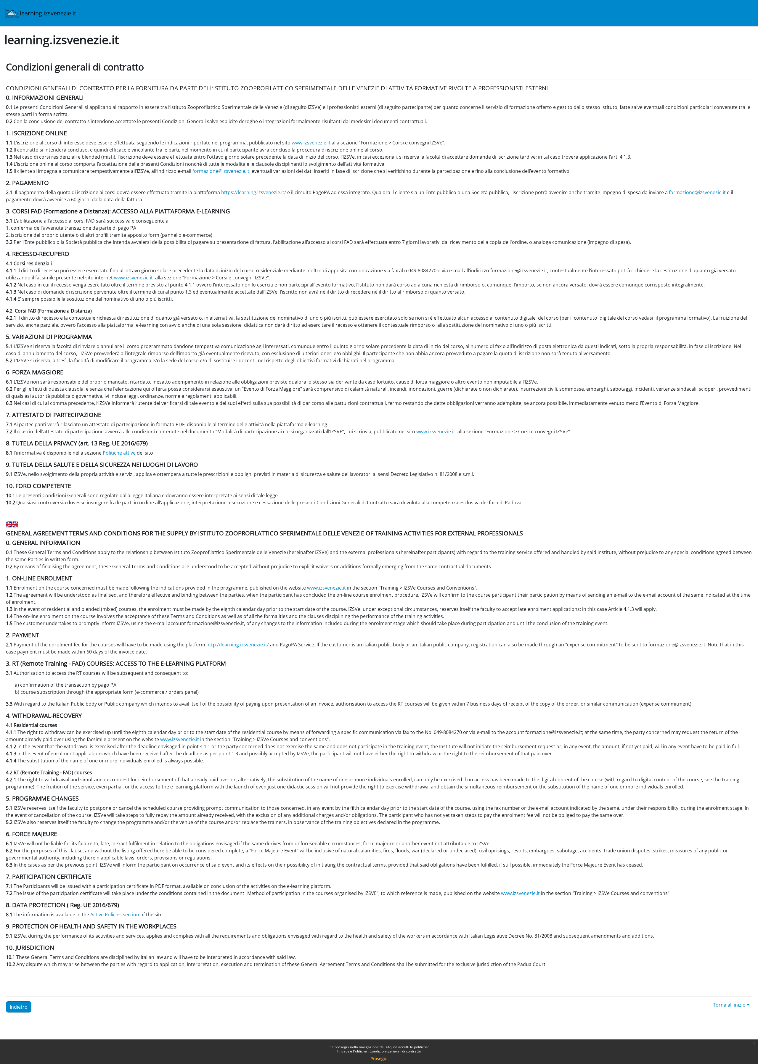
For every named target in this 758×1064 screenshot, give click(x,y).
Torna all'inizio (730, 1005)
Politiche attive (119, 453)
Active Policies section (114, 914)
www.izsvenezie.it (311, 142)
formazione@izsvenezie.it (220, 171)
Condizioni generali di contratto (395, 1051)
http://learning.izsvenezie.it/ (237, 644)
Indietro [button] (19, 1007)
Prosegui (379, 1058)
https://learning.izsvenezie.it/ (253, 192)
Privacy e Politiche (352, 1051)
